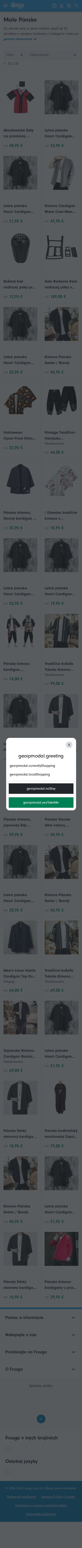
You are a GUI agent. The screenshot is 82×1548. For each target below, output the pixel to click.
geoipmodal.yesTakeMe (41, 802)
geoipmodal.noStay (41, 789)
